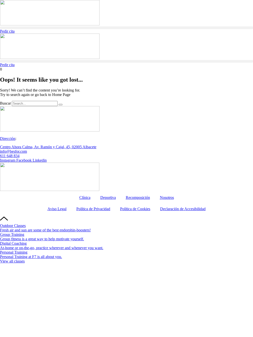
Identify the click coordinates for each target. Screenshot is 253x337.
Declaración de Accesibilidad (183, 209)
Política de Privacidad (93, 209)
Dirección (7, 138)
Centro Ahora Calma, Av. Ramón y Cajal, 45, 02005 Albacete (48, 147)
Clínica (84, 197)
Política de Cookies (135, 209)
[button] (126, 27)
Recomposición (138, 197)
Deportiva (108, 197)
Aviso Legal (56, 209)
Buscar (5, 103)
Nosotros (167, 197)
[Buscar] (61, 104)
